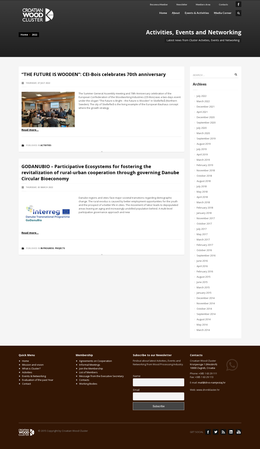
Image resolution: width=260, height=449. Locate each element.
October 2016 (204, 250)
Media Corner (221, 13)
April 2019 (202, 154)
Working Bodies (88, 383)
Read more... (30, 130)
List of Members (88, 372)
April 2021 (202, 112)
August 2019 (204, 143)
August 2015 (204, 276)
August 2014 (204, 319)
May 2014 (202, 324)
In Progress (47, 248)
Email (136, 390)
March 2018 (203, 202)
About (175, 13)
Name (136, 376)
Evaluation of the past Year (37, 380)
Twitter (216, 432)
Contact (26, 383)
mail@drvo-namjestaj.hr (212, 382)
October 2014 (204, 308)
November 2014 (206, 303)
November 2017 (206, 218)
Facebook (208, 432)
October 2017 (204, 223)
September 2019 (206, 138)
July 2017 (202, 229)
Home (163, 13)
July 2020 (202, 128)
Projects (60, 248)
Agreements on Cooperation (95, 361)
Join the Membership (91, 368)
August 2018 (204, 181)
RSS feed (223, 432)
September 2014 (206, 314)
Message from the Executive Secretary (101, 376)
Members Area (203, 4)
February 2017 (205, 245)
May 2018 (202, 191)
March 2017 (203, 239)
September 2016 (206, 255)
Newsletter (181, 4)
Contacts (223, 4)
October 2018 (204, 175)
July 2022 (202, 96)
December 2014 (206, 298)
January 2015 (204, 292)
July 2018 (202, 186)
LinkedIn (231, 432)
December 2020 (206, 117)
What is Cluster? (31, 368)
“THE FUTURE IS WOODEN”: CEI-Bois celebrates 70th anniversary (94, 74)
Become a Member (159, 4)
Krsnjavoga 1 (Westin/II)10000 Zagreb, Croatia (203, 366)
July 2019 (202, 149)
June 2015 (202, 282)
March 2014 (203, 330)
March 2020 (203, 133)
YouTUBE (238, 432)
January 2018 (204, 213)
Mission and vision (33, 364)
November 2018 (206, 170)
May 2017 (202, 234)
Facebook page (238, 4)
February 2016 (205, 271)
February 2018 (205, 207)
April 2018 (202, 197)
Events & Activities (196, 13)
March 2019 (203, 159)
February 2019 (205, 165)
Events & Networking (34, 376)
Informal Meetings (89, 364)
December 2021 (206, 106)
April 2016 (202, 266)
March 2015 (203, 287)
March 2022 (203, 101)
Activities (46, 145)
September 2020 (206, 122)
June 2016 (202, 260)
